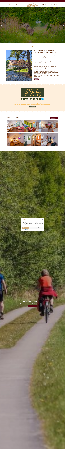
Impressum (38, 229)
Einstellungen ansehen (39, 227)
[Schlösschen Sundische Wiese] (32, 4)
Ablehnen (32, 227)
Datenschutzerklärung (34, 229)
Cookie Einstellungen (28, 229)
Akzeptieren (25, 227)
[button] (42, 219)
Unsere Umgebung (32, 28)
